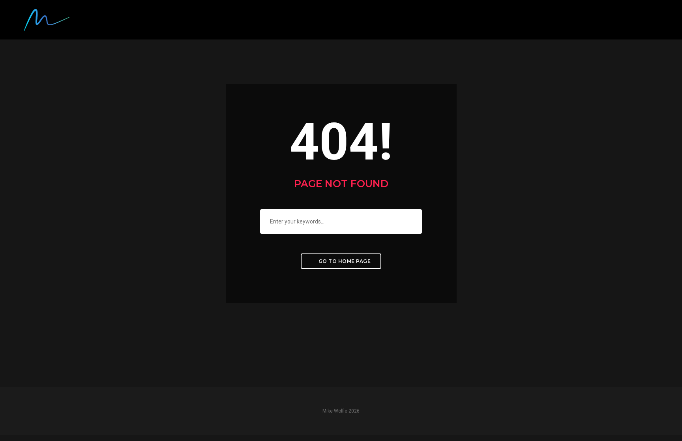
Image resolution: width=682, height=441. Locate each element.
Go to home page (344, 261)
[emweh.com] (46, 19)
